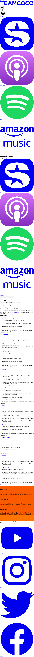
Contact (4, 521)
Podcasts (1, 521)
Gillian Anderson (5, 334)
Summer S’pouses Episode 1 (7, 424)
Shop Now (1, 520)
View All (1, 484)
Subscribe (1, 16)
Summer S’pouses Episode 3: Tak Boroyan (10, 353)
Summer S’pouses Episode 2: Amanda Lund (10, 388)
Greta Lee (4, 369)
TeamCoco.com (15, 307)
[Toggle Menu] (1, 15)
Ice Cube (3, 405)
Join (11, 521)
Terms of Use (9, 521)
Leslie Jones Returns (6, 437)
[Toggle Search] (0, 15)
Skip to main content (3, 0)
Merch (6, 521)
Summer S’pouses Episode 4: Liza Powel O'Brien (11, 318)
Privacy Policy (14, 521)
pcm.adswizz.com (16, 312)
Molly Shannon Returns (6, 467)
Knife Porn (4, 455)
